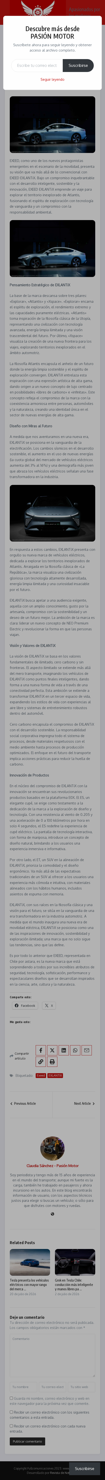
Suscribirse (78, 65)
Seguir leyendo (52, 79)
